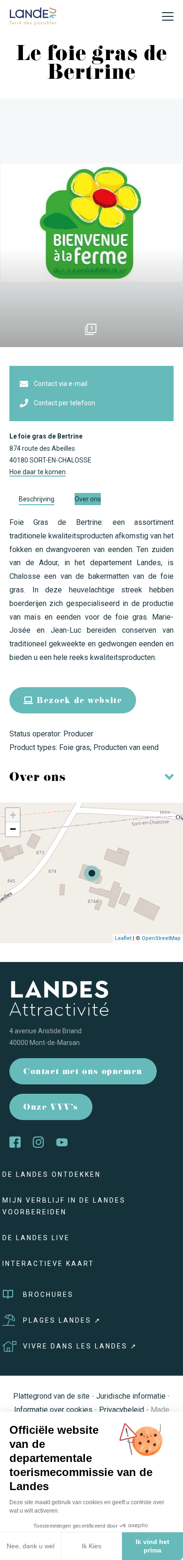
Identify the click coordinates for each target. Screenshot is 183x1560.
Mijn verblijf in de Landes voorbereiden (64, 1206)
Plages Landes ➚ (62, 1320)
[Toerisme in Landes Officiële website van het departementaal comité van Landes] (32, 15)
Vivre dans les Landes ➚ (80, 1346)
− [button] (13, 829)
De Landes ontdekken (51, 1174)
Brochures (48, 1294)
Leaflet (123, 938)
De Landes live (36, 1238)
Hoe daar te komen (37, 472)
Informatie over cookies (53, 1409)
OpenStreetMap (161, 938)
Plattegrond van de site (51, 1396)
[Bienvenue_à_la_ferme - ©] (91, 222)
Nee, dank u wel (30, 1546)
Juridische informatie (131, 1396)
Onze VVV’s (50, 1108)
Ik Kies (91, 1546)
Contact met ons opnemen (83, 1072)
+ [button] (13, 815)
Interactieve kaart (48, 1263)
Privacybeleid (121, 1409)
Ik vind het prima (152, 1546)
